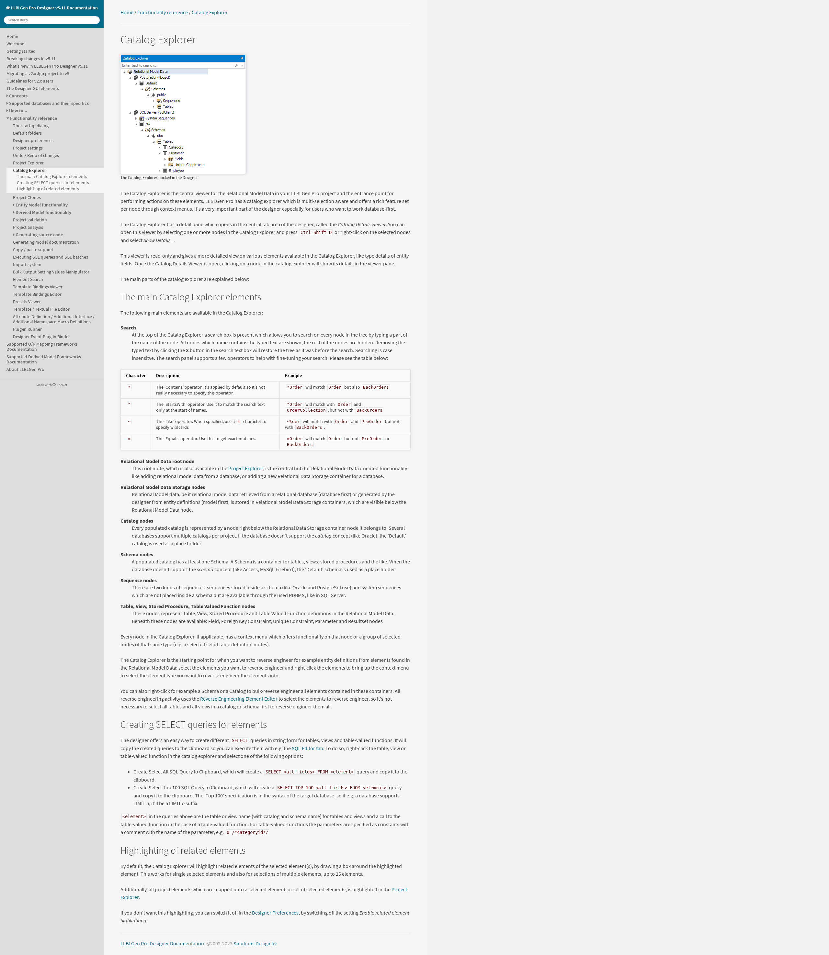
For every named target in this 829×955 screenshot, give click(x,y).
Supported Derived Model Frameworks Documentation (43, 359)
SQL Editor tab (307, 748)
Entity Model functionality (42, 205)
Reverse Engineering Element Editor (239, 698)
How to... (18, 111)
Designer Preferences (275, 912)
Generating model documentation (46, 242)
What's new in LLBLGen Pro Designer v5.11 (47, 66)
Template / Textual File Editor (41, 309)
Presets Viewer (27, 302)
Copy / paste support (33, 249)
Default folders (27, 133)
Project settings (28, 148)
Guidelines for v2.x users (29, 81)
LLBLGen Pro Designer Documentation (162, 943)
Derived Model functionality (43, 212)
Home (12, 36)
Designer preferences (33, 140)
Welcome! (16, 44)
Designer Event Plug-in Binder (41, 336)
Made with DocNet (51, 385)
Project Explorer (28, 163)
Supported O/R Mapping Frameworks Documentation (42, 346)
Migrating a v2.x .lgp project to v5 (37, 73)
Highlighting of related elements (48, 189)
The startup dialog (31, 125)
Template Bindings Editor (37, 294)
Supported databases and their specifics (49, 103)
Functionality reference (33, 118)
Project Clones (27, 197)
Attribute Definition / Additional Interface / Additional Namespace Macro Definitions (54, 319)
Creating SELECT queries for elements (53, 182)
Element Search (28, 279)
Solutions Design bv (254, 943)
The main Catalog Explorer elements (52, 176)
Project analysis (28, 227)
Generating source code (39, 235)
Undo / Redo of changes (36, 155)
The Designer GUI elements (32, 88)
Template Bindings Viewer (37, 287)
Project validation (30, 220)
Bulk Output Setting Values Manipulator (51, 272)
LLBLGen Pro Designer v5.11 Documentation (54, 8)
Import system (27, 264)
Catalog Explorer (29, 170)
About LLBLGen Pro (25, 369)
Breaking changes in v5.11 (31, 58)
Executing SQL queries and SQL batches (50, 257)
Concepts (18, 96)
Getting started (21, 51)
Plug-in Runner (27, 329)
